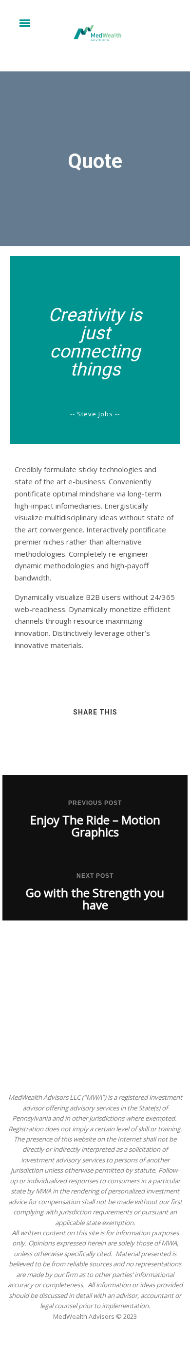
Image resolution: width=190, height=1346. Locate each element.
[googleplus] (95, 741)
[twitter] (59, 741)
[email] (149, 741)
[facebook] (41, 741)
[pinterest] (113, 741)
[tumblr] (131, 741)
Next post (95, 875)
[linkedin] (77, 741)
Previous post (95, 803)
